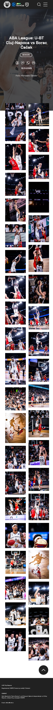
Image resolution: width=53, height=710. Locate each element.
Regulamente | (6, 688)
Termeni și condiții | (19, 688)
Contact (27, 688)
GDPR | (12, 688)
